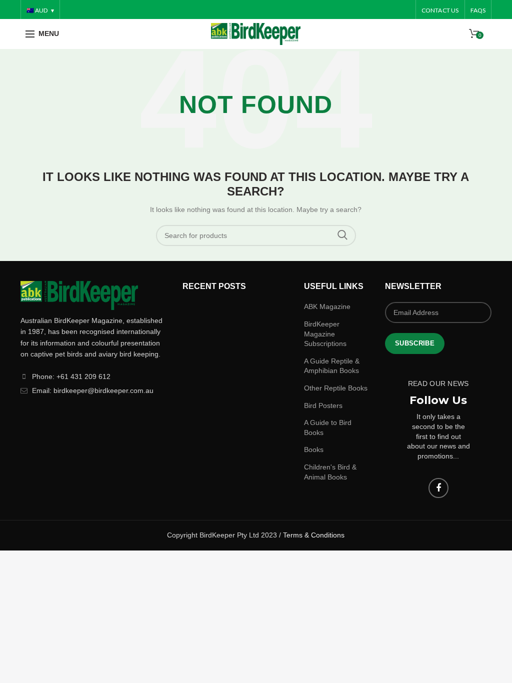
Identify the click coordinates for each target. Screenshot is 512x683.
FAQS (478, 10)
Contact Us (440, 10)
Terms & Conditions (313, 535)
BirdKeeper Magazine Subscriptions (325, 334)
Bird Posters (323, 406)
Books (314, 450)
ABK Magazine (327, 306)
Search (342, 235)
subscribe (414, 343)
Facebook (438, 488)
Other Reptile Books (336, 388)
